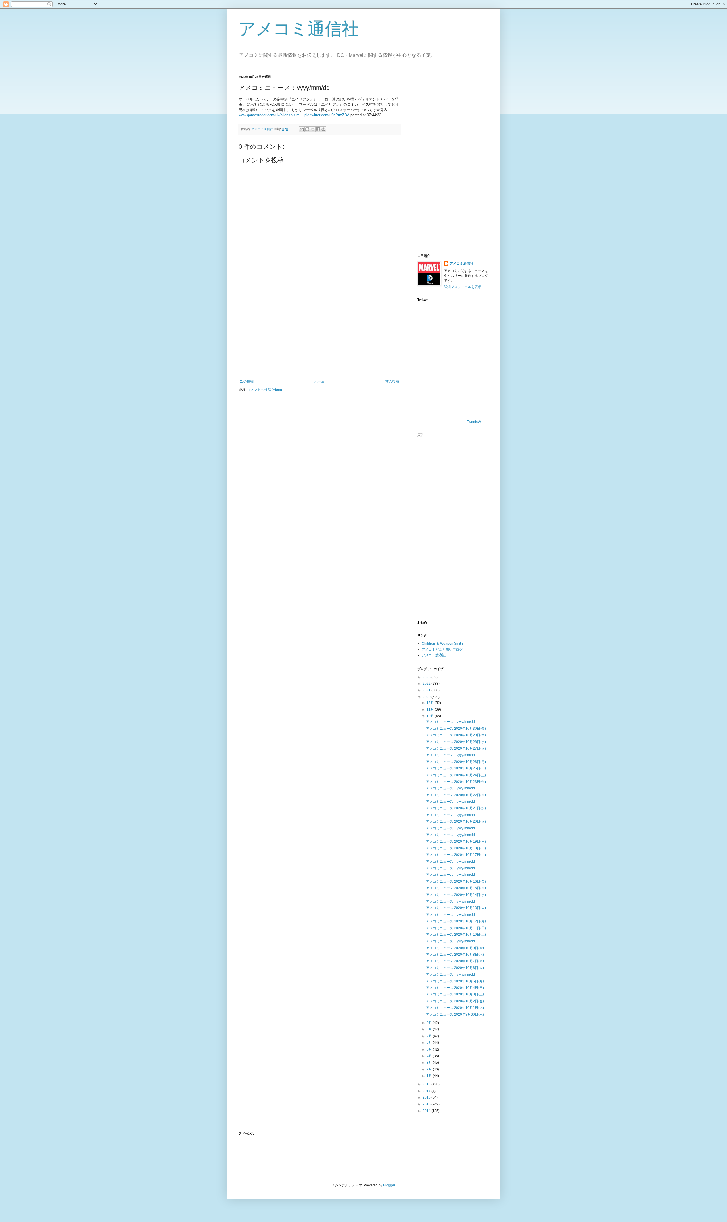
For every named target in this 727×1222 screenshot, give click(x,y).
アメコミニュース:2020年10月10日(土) (456, 935)
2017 (427, 1091)
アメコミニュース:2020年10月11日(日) (456, 928)
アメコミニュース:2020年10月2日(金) (455, 1001)
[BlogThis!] (307, 129)
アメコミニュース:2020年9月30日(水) (455, 1014)
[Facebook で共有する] (318, 129)
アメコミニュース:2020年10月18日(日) (456, 848)
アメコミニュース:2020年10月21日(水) (456, 808)
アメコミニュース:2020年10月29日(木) (456, 735)
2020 (427, 697)
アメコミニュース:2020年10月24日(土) (456, 775)
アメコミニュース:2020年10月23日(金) (456, 782)
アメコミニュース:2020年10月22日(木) (456, 795)
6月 (430, 1043)
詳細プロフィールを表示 (462, 287)
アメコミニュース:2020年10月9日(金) (455, 948)
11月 (431, 709)
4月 (430, 1056)
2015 (427, 1104)
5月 (430, 1049)
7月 (430, 1036)
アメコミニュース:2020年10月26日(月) (456, 762)
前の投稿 (392, 381)
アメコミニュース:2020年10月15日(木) (456, 888)
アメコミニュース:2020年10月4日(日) (455, 988)
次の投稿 (247, 381)
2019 (427, 1084)
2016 (427, 1097)
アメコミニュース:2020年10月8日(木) (455, 955)
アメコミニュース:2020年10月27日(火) (456, 748)
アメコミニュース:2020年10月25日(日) (456, 768)
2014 (427, 1111)
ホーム (319, 381)
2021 (427, 690)
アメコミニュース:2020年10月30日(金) (456, 729)
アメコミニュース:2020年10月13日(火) (456, 908)
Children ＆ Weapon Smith (442, 644)
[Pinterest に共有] (323, 129)
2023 (427, 677)
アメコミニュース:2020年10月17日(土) (456, 855)
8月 (430, 1029)
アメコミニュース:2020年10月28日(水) (456, 742)
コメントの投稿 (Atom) (264, 390)
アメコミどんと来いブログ (442, 650)
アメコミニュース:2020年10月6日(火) (455, 968)
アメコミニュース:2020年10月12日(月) (456, 921)
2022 (427, 684)
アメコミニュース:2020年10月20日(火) (456, 821)
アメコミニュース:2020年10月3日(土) (455, 994)
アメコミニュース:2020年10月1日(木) (455, 1008)
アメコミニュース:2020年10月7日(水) (455, 961)
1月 (430, 1076)
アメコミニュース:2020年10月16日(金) (456, 881)
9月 (430, 1023)
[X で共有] (313, 129)
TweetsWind (476, 422)
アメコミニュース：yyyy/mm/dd (450, 722)
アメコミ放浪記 (434, 655)
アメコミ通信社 (299, 28)
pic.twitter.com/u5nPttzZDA (326, 115)
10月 (431, 716)
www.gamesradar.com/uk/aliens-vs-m (269, 115)
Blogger (389, 1185)
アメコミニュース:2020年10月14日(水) (456, 895)
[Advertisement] (319, 332)
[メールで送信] (302, 129)
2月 (430, 1069)
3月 (430, 1063)
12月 (431, 703)
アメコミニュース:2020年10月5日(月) (455, 981)
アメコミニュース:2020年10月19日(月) (456, 841)
